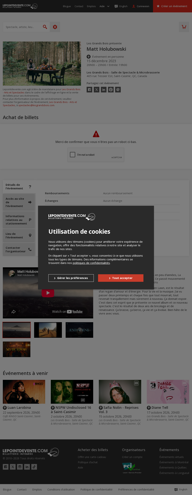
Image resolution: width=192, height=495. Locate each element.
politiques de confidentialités (91, 263)
